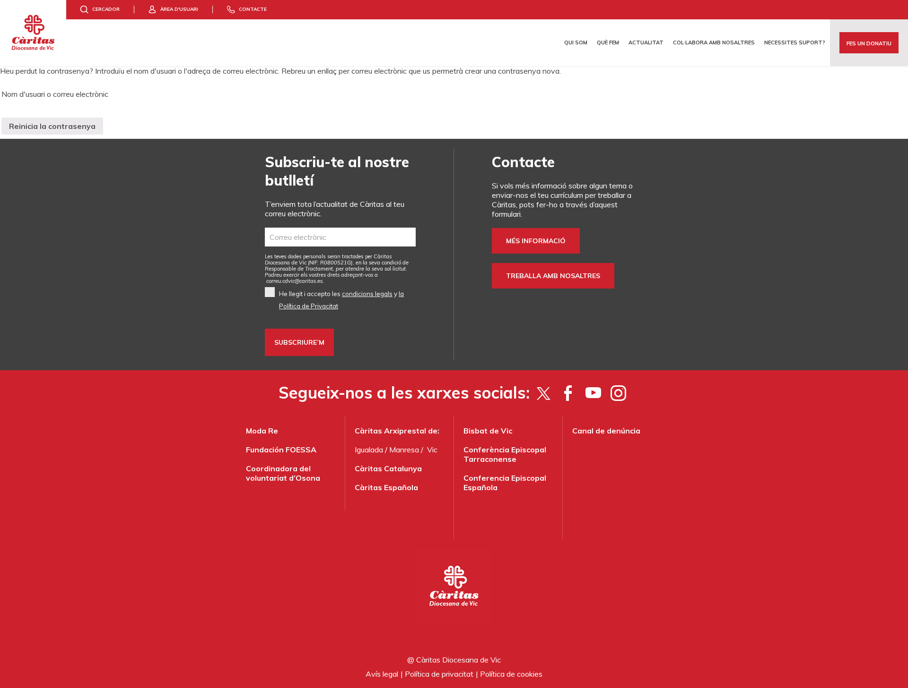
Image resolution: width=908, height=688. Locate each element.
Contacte (253, 9)
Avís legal (382, 674)
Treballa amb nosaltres (553, 276)
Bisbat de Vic (487, 430)
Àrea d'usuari (179, 9)
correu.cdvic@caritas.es (294, 281)
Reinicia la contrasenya (52, 126)
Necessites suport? (794, 42)
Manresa (404, 449)
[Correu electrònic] (340, 237)
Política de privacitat (439, 674)
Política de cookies (511, 674)
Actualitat (646, 42)
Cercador (106, 9)
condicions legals (367, 293)
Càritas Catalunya (388, 468)
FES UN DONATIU (869, 43)
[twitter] (543, 393)
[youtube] (593, 393)
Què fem (608, 42)
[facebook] (568, 393)
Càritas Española (386, 487)
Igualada (369, 449)
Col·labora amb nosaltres (714, 42)
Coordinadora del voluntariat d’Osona (283, 473)
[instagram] (618, 393)
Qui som (575, 42)
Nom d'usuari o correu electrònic (54, 94)
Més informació (536, 241)
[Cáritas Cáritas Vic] (33, 33)
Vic (432, 449)
